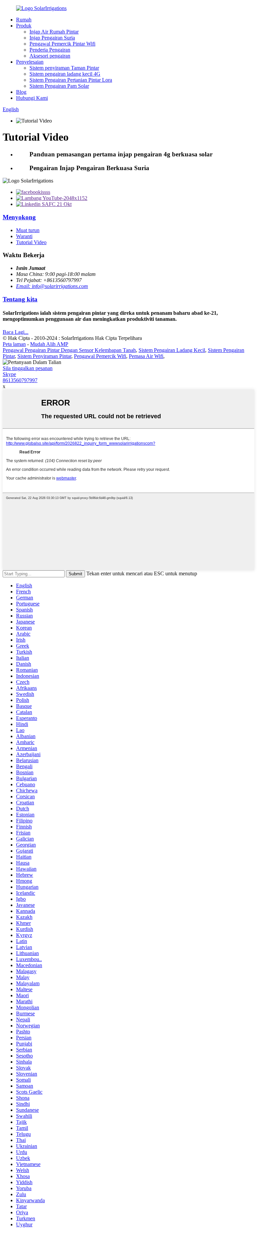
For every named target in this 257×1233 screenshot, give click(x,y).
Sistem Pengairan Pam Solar (59, 86)
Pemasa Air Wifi (146, 356)
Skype (9, 374)
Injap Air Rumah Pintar (54, 31)
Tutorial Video (31, 242)
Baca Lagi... (15, 332)
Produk (23, 25)
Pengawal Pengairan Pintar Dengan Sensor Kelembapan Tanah (69, 350)
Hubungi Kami (32, 98)
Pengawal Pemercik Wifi (100, 356)
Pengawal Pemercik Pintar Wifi (62, 44)
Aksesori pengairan (49, 56)
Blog (21, 92)
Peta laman (14, 344)
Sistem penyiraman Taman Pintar (64, 68)
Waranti (24, 236)
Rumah (23, 19)
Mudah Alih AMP (49, 344)
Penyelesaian (30, 62)
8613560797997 (20, 380)
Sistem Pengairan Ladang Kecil (172, 350)
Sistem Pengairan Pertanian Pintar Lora (70, 80)
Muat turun (27, 230)
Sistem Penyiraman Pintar (44, 356)
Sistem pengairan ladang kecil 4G (64, 74)
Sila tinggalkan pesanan (28, 368)
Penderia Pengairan (49, 50)
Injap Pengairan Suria (52, 38)
